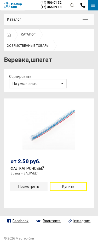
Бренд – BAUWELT (24, 173)
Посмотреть (28, 186)
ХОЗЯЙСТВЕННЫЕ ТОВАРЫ (28, 46)
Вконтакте (52, 221)
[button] (38, 83)
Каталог (14, 19)
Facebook (20, 221)
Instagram (81, 221)
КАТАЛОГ (28, 34)
